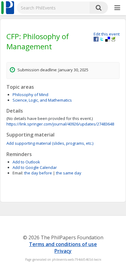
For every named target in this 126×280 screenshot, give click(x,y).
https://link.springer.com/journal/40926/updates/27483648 (60, 124)
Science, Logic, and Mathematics (42, 100)
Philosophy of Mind (30, 94)
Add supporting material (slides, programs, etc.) (49, 143)
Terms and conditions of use (63, 244)
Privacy (63, 251)
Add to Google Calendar (35, 167)
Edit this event (107, 34)
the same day (68, 173)
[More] (117, 8)
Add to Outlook (26, 162)
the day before (38, 173)
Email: (18, 173)
